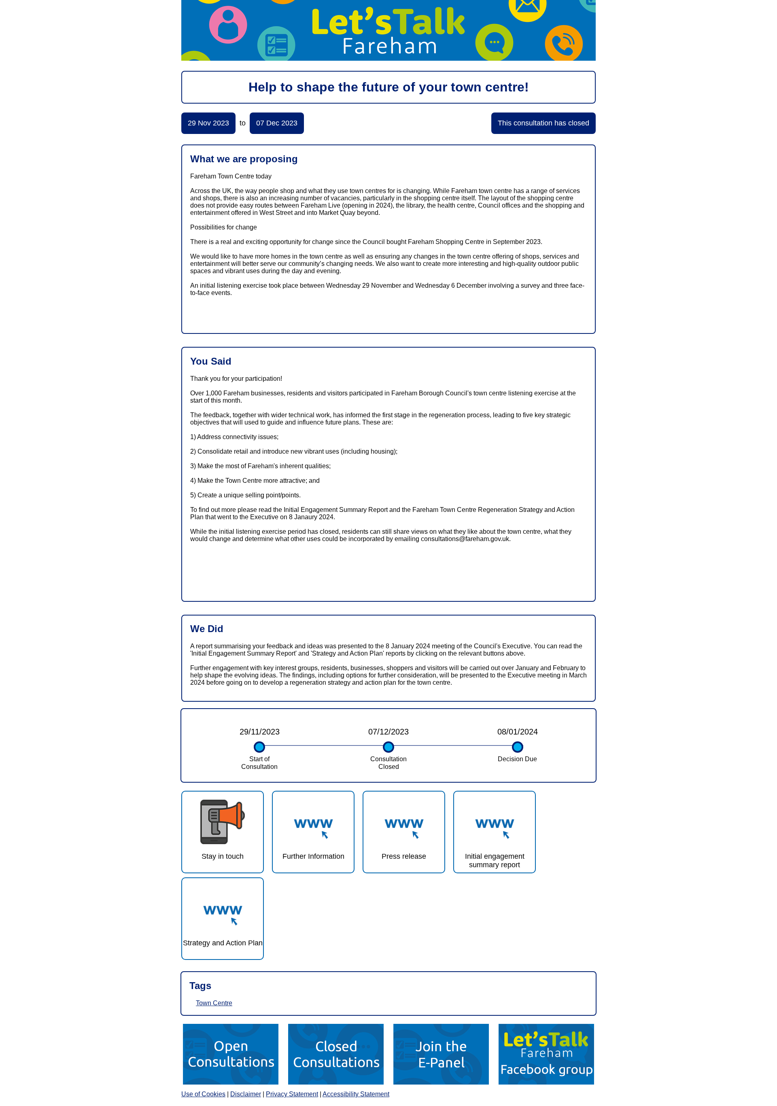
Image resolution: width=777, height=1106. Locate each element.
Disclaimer (245, 1094)
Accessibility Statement (356, 1094)
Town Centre (214, 1003)
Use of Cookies (203, 1094)
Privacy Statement (292, 1094)
